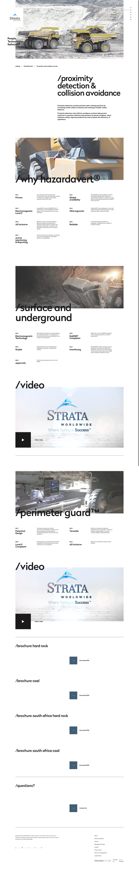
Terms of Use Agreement (100, 853)
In (35, 847)
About (95, 835)
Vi (41, 847)
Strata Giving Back (99, 838)
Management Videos (99, 844)
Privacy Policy (98, 850)
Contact (96, 847)
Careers (96, 841)
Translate (121, 861)
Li (15, 847)
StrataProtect (28, 66)
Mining (17, 66)
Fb (22, 847)
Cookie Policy (97, 855)
